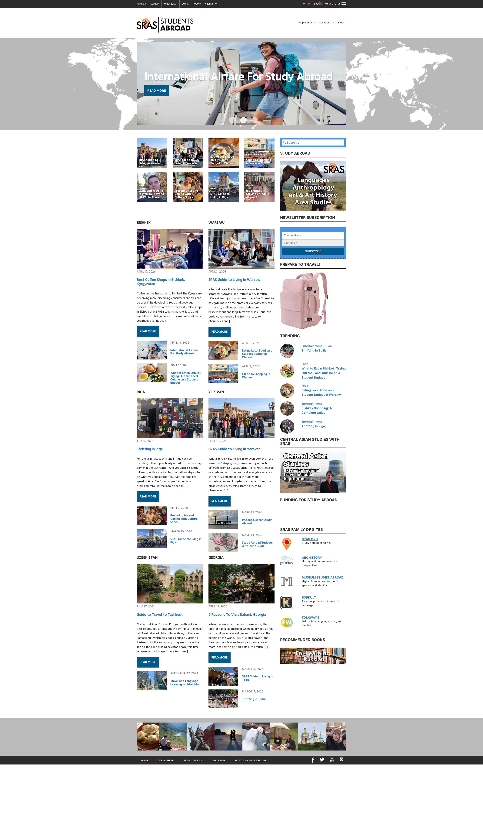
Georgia (154, 4)
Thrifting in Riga (150, 449)
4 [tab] (247, 119)
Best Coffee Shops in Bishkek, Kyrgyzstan (161, 282)
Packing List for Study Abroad (256, 522)
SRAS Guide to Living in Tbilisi (257, 678)
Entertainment (311, 346)
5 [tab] (253, 119)
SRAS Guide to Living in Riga (186, 541)
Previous (277, 185)
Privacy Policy (193, 760)
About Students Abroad (250, 760)
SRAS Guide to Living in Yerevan (234, 449)
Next (349, 185)
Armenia (141, 4)
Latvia (185, 4)
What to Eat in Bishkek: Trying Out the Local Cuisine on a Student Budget (185, 378)
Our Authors (166, 760)
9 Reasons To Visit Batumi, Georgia (237, 615)
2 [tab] (236, 119)
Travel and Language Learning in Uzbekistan (185, 683)
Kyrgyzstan (170, 4)
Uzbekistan (211, 4)
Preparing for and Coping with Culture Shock (184, 519)
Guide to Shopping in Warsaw (256, 376)
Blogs (341, 23)
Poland (197, 4)
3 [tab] (241, 119)
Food (304, 364)
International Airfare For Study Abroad (184, 352)
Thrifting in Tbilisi (254, 699)
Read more (148, 331)
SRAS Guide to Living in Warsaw (234, 280)
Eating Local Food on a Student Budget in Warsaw (257, 354)
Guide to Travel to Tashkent (160, 615)
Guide (327, 346)
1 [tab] (230, 119)
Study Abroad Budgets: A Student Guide (257, 544)
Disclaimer (218, 760)
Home (144, 760)
